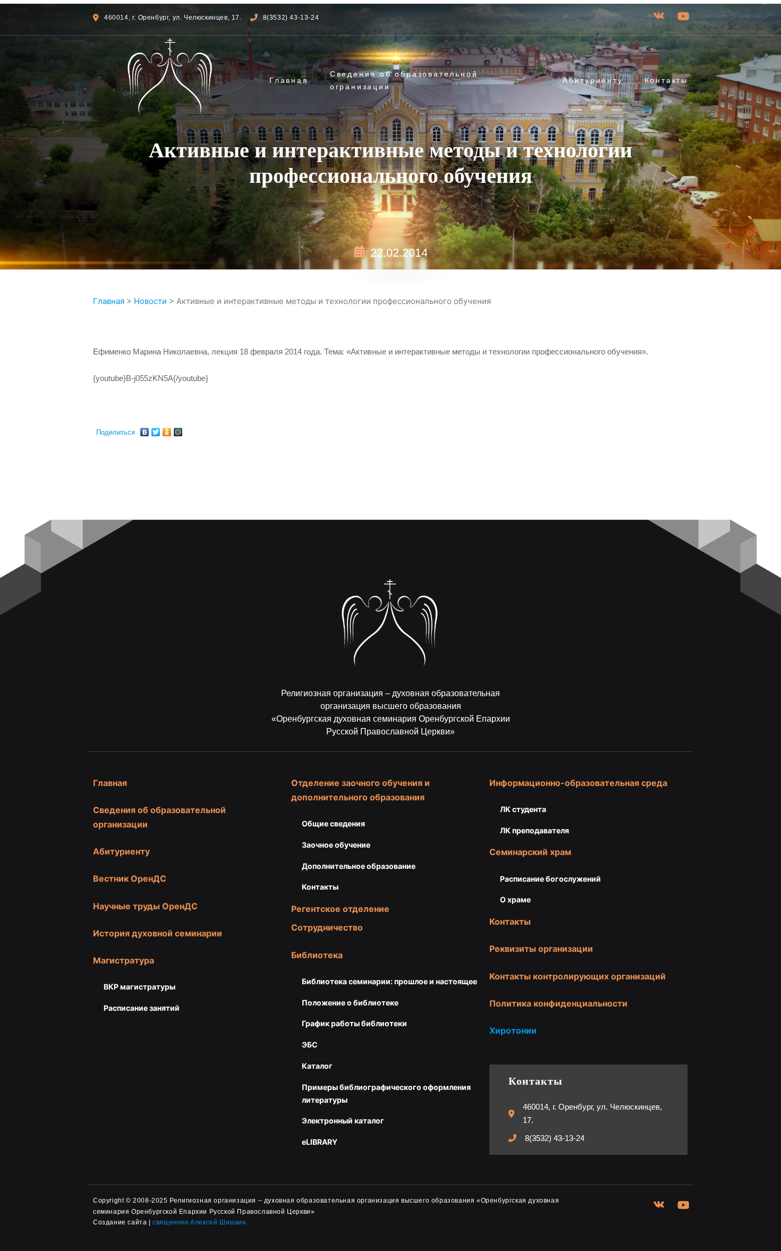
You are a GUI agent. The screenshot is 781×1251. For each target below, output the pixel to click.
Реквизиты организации (541, 948)
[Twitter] (156, 429)
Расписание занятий (142, 1007)
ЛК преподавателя (534, 830)
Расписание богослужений (550, 878)
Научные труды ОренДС (145, 906)
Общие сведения (333, 823)
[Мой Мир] (178, 429)
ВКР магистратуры (139, 986)
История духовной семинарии (157, 933)
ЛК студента (523, 809)
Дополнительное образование (358, 865)
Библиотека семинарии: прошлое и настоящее (389, 981)
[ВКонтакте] (144, 429)
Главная (289, 80)
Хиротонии (513, 1030)
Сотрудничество (327, 927)
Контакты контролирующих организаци (574, 976)
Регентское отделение (340, 908)
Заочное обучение (336, 844)
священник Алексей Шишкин (199, 1222)
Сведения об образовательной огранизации (404, 80)
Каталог (317, 1065)
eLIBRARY (319, 1141)
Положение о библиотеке (350, 1002)
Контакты (666, 80)
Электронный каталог (343, 1120)
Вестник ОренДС (129, 878)
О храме (515, 899)
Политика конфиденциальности (558, 1003)
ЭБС (310, 1044)
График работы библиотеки (354, 1023)
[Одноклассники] (167, 429)
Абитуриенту (593, 80)
